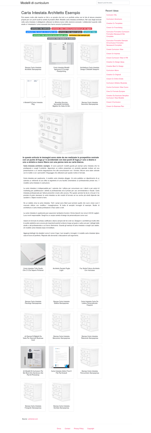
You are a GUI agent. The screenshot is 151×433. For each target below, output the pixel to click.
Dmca (59, 428)
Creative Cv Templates (114, 23)
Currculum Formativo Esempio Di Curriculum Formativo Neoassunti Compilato (117, 42)
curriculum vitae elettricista (40, 29)
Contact (67, 428)
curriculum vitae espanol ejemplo (70, 32)
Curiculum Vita (111, 15)
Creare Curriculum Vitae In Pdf (117, 58)
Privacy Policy (79, 428)
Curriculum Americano (114, 19)
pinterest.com (33, 419)
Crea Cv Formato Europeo (115, 91)
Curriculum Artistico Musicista (116, 83)
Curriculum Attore (112, 70)
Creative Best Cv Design (114, 66)
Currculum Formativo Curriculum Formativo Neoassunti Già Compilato (117, 34)
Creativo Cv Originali (113, 74)
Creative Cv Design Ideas (115, 62)
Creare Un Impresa (113, 53)
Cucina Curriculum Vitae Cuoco (117, 87)
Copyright (90, 428)
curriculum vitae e (90, 32)
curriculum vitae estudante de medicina (61, 38)
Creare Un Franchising (114, 27)
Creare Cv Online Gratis (114, 79)
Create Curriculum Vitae (114, 49)
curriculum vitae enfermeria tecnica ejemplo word (50, 35)
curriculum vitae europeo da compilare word (41, 32)
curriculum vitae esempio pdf (79, 35)
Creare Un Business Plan (115, 106)
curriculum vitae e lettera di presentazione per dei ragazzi (71, 29)
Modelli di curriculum (35, 2)
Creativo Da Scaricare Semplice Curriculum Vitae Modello (117, 96)
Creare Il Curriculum (113, 102)
